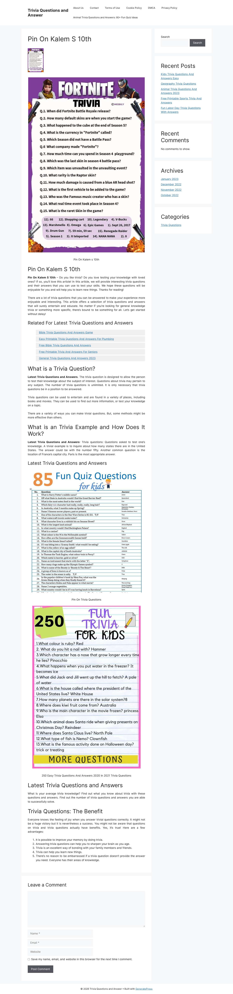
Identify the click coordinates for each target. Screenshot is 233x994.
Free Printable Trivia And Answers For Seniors (68, 351)
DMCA (151, 7)
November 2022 (171, 189)
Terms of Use (112, 7)
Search (165, 36)
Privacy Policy (169, 7)
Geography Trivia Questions (178, 83)
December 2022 (171, 184)
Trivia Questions (171, 225)
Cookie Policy (134, 7)
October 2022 (169, 195)
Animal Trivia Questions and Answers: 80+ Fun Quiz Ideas (105, 17)
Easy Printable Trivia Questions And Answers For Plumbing (76, 339)
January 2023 (169, 179)
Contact (94, 7)
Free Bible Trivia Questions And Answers (65, 345)
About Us (78, 7)
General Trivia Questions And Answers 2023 (67, 358)
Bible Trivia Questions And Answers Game (66, 332)
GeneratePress (144, 988)
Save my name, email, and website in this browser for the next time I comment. (81, 959)
